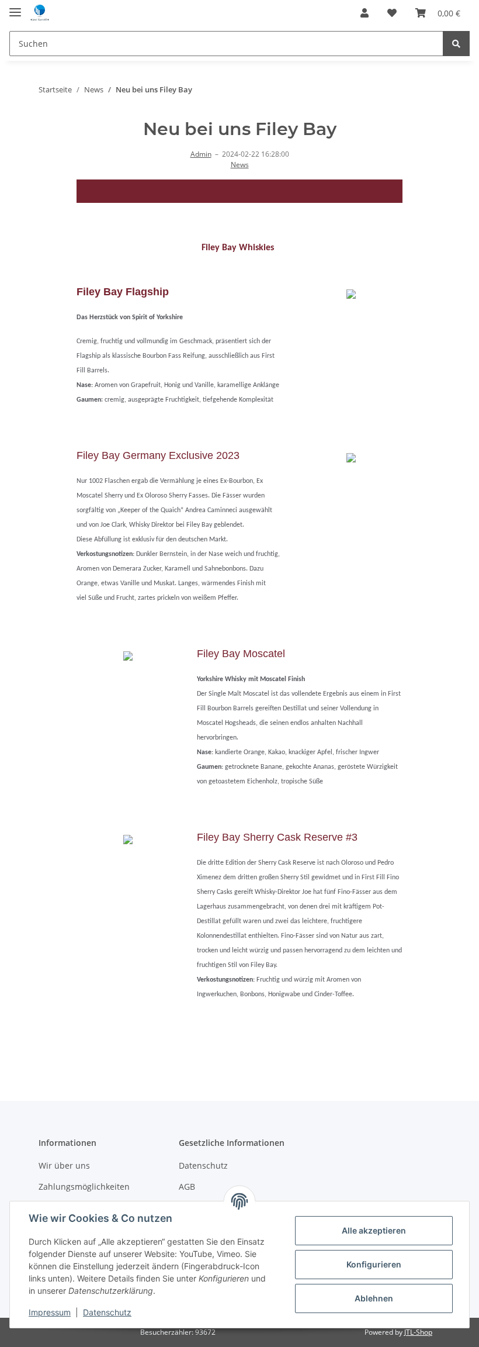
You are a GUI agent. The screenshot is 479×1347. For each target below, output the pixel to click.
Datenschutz (203, 1165)
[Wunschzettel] (392, 13)
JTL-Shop (418, 1332)
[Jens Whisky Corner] (39, 13)
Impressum (50, 1312)
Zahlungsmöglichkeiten (84, 1186)
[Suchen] (456, 43)
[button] (364, 13)
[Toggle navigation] (15, 7)
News (240, 165)
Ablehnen (374, 1298)
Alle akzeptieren (374, 1230)
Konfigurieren (373, 1264)
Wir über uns (64, 1165)
